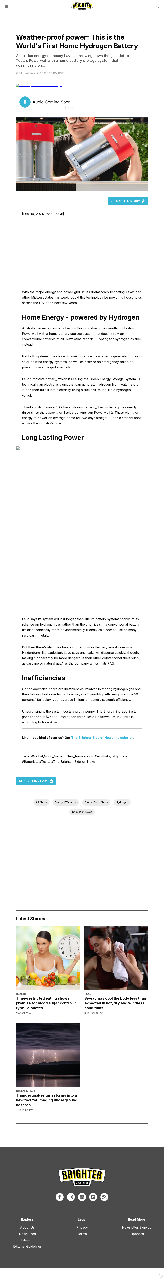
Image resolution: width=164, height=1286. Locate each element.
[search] (158, 6)
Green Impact (25, 1090)
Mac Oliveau (24, 1013)
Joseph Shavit (25, 1110)
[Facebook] (60, 1197)
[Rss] (104, 1197)
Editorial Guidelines (27, 1246)
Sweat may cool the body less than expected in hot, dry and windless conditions (115, 1003)
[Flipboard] (93, 1197)
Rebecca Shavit (94, 1013)
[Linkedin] (82, 1197)
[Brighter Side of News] (82, 6)
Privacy (82, 1227)
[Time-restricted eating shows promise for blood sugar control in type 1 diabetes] (48, 958)
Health (21, 993)
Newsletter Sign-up (136, 1227)
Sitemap (27, 1240)
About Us (27, 1227)
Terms (82, 1234)
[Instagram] (71, 1197)
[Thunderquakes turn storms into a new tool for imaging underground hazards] (48, 1055)
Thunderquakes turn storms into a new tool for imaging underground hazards (46, 1100)
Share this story (125, 201)
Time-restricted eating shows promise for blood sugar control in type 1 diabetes (46, 1003)
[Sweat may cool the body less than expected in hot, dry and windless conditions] (116, 958)
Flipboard (136, 1234)
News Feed (27, 1234)
